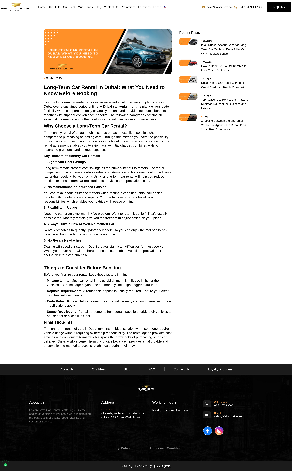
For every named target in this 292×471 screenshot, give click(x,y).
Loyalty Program (220, 369)
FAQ (152, 369)
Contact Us (111, 7)
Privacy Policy (119, 448)
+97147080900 (251, 7)
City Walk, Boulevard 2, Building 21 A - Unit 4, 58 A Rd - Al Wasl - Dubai (122, 415)
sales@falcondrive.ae (219, 7)
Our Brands (85, 7)
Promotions (128, 7)
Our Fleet (69, 7)
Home (42, 7)
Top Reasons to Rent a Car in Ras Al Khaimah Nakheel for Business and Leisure (224, 104)
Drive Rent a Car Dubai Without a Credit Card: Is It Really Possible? (222, 85)
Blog (98, 7)
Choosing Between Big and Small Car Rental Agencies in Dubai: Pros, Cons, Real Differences (224, 125)
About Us (54, 7)
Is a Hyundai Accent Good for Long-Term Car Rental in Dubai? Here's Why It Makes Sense (224, 49)
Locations (144, 7)
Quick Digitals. (162, 466)
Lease (157, 7)
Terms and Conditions (167, 448)
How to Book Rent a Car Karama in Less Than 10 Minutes (223, 68)
